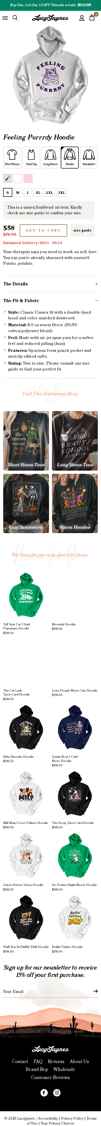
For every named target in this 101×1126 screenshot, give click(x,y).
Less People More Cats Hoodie (75, 692)
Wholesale (64, 1069)
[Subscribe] (93, 991)
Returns (56, 1062)
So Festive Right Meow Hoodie (74, 887)
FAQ (38, 1062)
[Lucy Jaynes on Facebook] (44, 1092)
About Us (79, 1062)
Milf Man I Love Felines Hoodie (25, 825)
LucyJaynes (26, 1118)
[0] (92, 19)
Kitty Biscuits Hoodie (18, 758)
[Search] (15, 18)
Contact (20, 1062)
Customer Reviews (50, 1078)
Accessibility (48, 1118)
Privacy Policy (72, 1118)
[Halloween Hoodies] (75, 503)
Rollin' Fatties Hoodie (67, 949)
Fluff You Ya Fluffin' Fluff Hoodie (26, 949)
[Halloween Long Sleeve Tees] (75, 440)
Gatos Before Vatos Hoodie (23, 887)
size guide (82, 230)
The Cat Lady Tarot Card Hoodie (16, 694)
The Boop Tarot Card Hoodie (73, 825)
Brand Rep (37, 1069)
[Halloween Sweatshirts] (26, 503)
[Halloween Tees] (26, 440)
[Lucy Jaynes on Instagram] (57, 1092)
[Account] (81, 21)
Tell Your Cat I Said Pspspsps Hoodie (16, 628)
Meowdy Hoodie (64, 626)
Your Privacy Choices (57, 1123)
